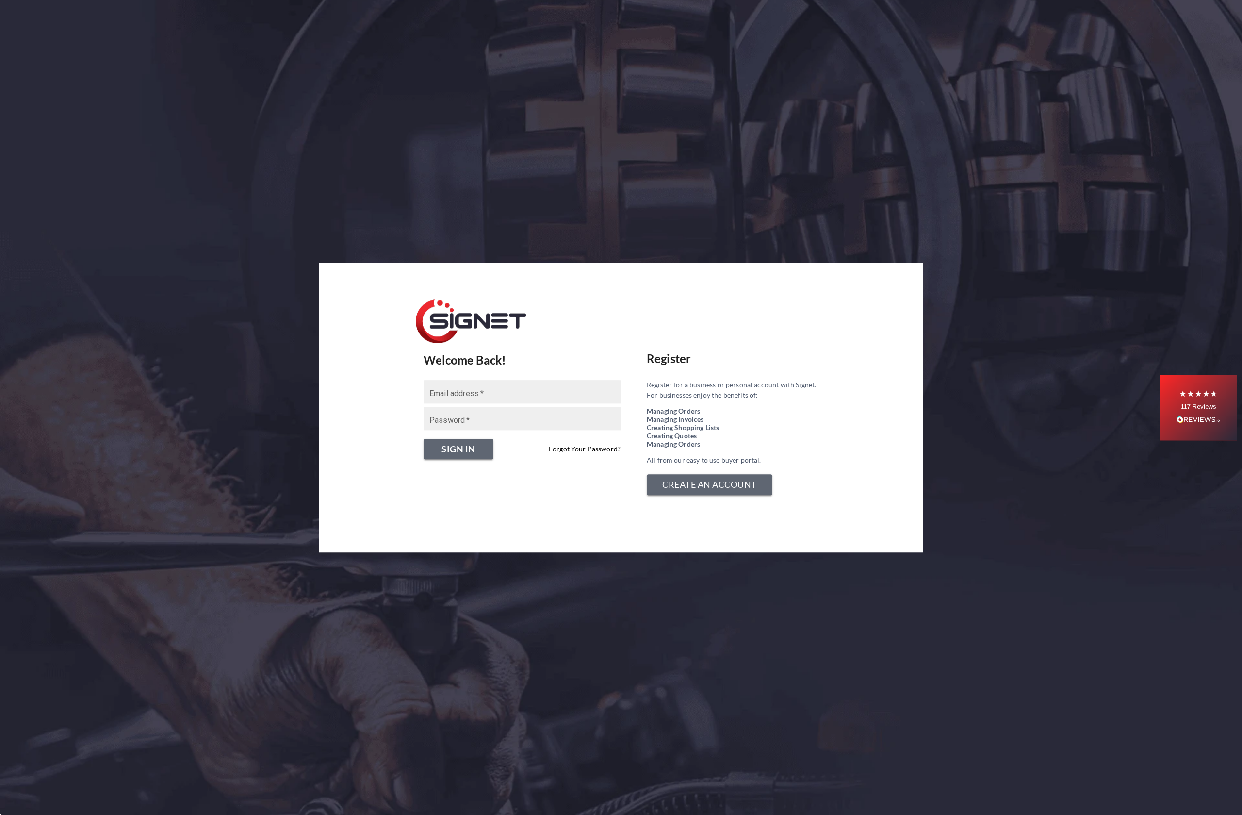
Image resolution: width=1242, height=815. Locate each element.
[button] (1198, 407)
